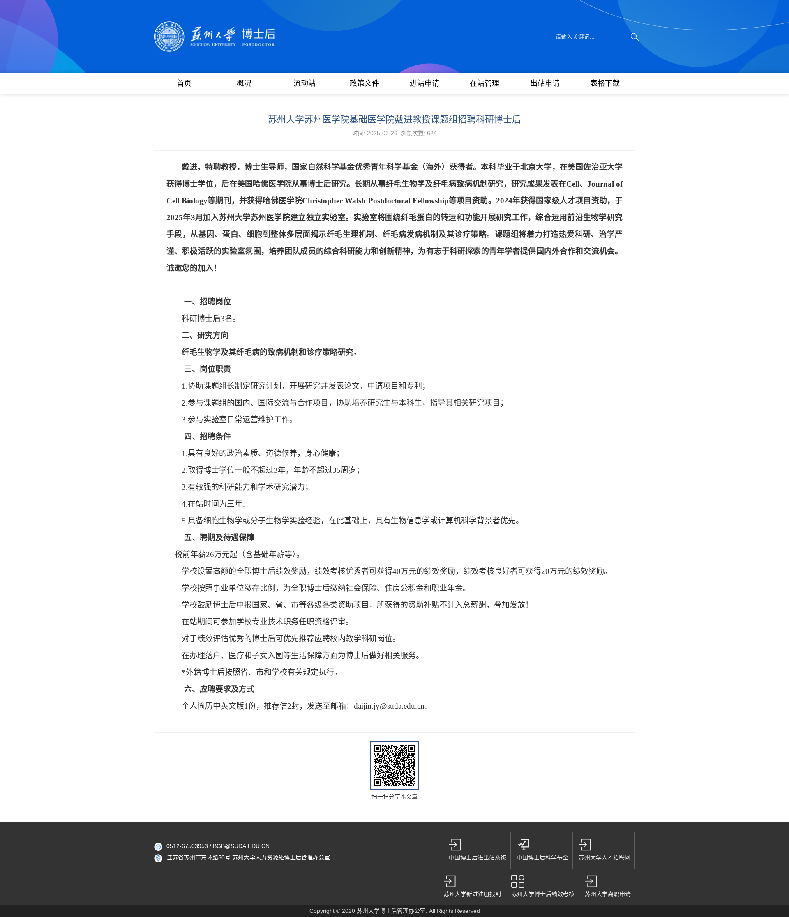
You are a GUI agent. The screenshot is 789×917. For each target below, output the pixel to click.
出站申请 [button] (545, 83)
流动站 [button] (304, 83)
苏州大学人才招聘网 (604, 857)
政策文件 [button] (364, 83)
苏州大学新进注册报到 (472, 894)
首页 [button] (184, 83)
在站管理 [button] (484, 83)
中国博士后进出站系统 (477, 857)
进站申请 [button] (424, 83)
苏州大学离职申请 (608, 894)
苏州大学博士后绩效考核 (542, 894)
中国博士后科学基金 (542, 857)
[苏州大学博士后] (215, 26)
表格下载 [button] (605, 83)
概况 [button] (244, 83)
